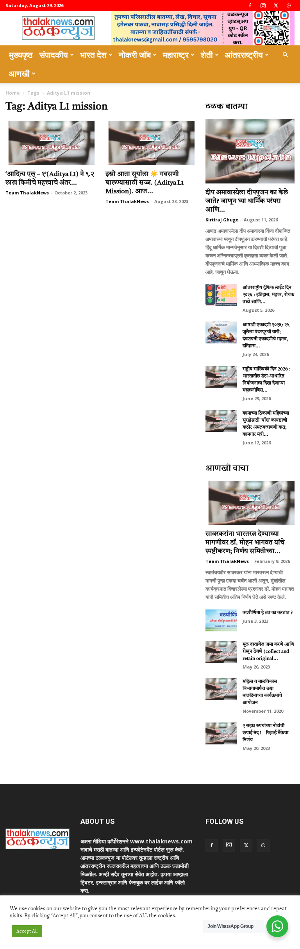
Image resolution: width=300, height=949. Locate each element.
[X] (276, 5)
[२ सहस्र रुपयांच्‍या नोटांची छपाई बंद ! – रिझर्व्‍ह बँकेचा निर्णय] (221, 733)
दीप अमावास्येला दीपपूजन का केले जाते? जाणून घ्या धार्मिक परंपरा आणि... (246, 201)
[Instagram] (263, 5)
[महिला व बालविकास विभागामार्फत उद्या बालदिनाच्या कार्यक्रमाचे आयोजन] (221, 689)
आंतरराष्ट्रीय (244, 54)
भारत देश (93, 54)
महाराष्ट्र (176, 54)
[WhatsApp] (289, 5)
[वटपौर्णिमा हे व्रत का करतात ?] (221, 620)
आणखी (19, 73)
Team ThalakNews (27, 193)
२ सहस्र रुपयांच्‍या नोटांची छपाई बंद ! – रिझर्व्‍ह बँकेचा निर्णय (265, 733)
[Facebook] (250, 5)
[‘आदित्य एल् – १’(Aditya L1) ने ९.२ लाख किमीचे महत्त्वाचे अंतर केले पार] (50, 143)
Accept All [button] (27, 931)
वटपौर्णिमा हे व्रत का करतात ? (268, 613)
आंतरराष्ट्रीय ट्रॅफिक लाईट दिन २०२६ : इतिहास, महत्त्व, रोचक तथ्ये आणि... (268, 295)
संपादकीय (53, 54)
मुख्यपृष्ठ (20, 54)
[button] (285, 55)
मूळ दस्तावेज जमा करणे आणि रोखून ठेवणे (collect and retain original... (268, 651)
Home (12, 93)
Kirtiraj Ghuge (221, 220)
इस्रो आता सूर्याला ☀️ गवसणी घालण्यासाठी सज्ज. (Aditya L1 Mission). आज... (144, 183)
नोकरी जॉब (135, 54)
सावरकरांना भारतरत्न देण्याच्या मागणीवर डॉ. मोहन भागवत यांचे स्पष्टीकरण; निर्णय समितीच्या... (244, 543)
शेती (207, 54)
